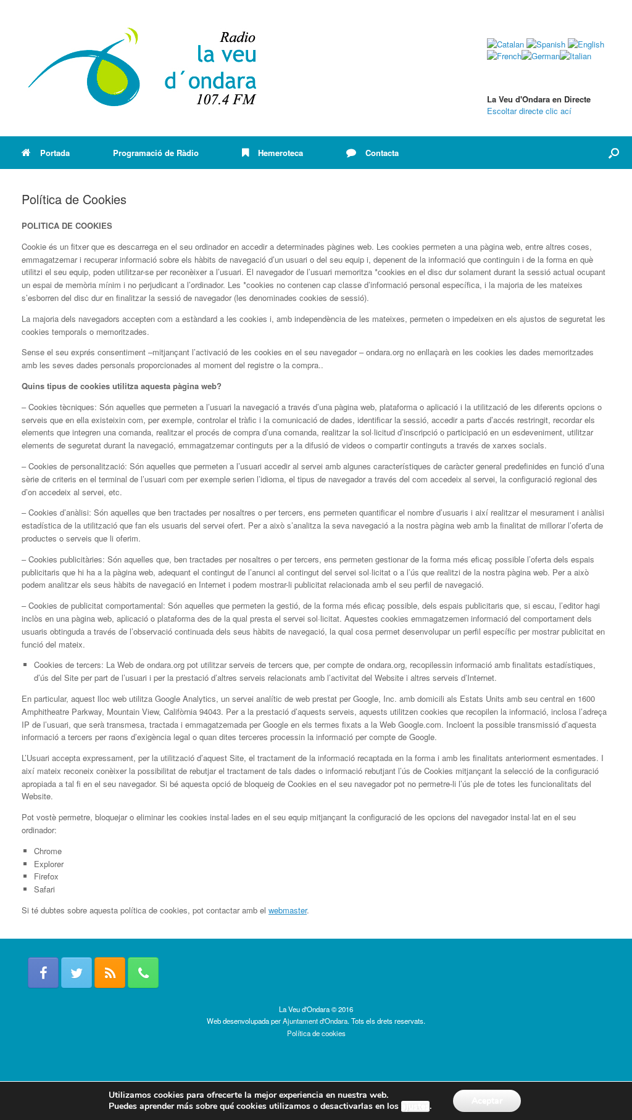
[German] (541, 56)
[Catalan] (505, 44)
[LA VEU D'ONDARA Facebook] (43, 972)
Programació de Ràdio (156, 153)
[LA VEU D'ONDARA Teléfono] (143, 972)
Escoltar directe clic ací (529, 111)
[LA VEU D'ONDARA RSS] (109, 972)
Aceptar (487, 1100)
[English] (586, 44)
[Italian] (575, 56)
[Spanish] (545, 44)
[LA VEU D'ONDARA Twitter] (76, 972)
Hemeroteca (280, 153)
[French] (504, 56)
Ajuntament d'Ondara (315, 1021)
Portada (55, 153)
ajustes (415, 1106)
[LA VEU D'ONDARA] (143, 68)
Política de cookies (316, 1033)
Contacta (382, 153)
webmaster (287, 910)
